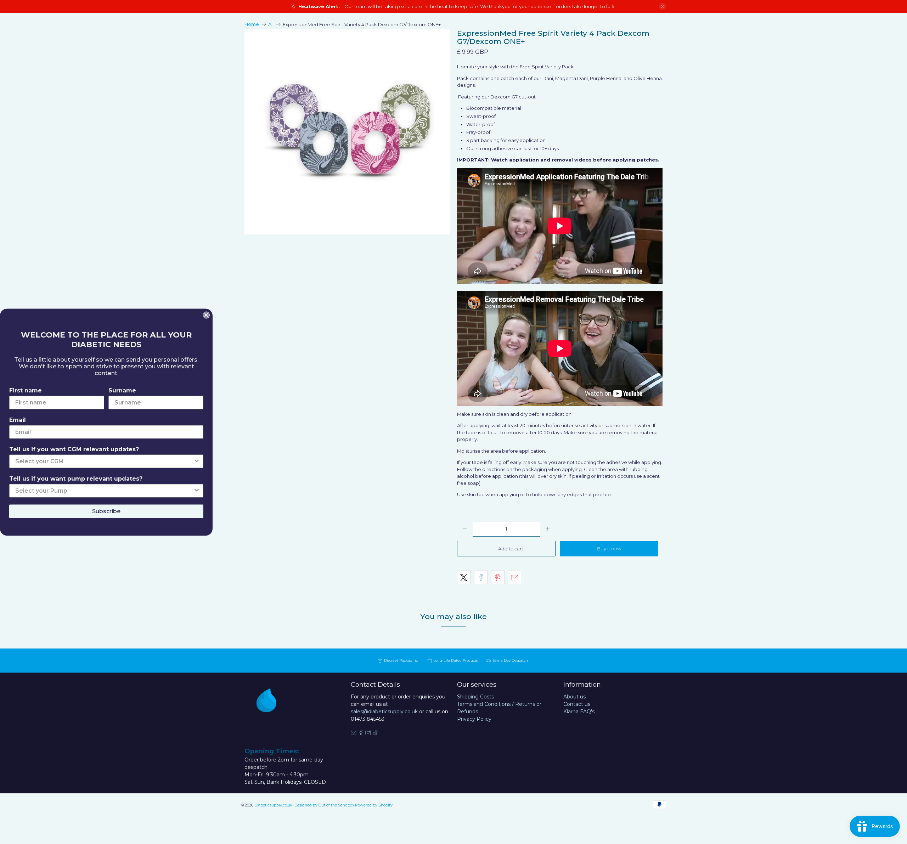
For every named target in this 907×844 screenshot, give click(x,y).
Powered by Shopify (374, 805)
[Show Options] (196, 461)
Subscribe (106, 511)
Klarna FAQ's (579, 711)
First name (25, 390)
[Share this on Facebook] (481, 577)
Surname (122, 390)
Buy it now (609, 548)
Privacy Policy (474, 719)
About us (574, 696)
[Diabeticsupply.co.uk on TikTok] (375, 733)
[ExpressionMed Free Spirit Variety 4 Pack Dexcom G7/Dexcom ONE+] (347, 131)
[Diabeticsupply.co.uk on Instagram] (368, 733)
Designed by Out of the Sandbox (324, 805)
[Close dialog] (206, 314)
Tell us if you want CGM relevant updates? (74, 449)
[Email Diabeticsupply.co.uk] (353, 733)
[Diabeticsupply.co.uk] (274, 713)
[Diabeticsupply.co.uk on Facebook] (361, 733)
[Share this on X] (464, 577)
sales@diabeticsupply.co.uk (384, 711)
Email (17, 419)
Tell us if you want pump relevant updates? (75, 478)
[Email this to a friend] (514, 577)
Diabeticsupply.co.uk (273, 805)
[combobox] (104, 461)
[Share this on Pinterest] (498, 577)
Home (251, 24)
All (271, 24)
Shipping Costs (475, 696)
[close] (662, 6)
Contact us (576, 704)
